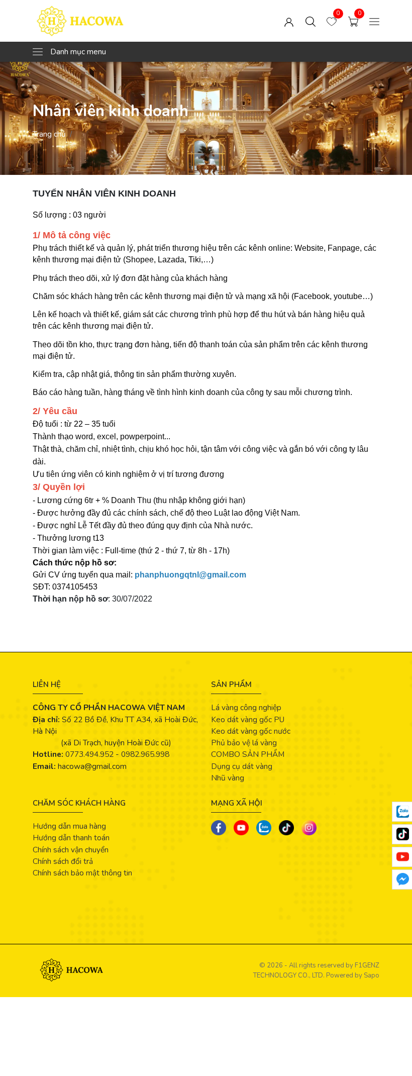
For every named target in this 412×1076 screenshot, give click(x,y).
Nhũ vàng (227, 777)
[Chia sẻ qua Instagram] (309, 827)
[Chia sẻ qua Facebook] (218, 827)
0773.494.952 (89, 754)
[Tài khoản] (289, 21)
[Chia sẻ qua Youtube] (241, 827)
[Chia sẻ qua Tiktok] (286, 827)
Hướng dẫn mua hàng (69, 826)
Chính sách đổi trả (63, 861)
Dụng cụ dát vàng (241, 766)
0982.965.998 (145, 754)
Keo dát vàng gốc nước (250, 731)
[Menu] (374, 21)
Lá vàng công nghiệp (246, 707)
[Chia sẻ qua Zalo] (263, 827)
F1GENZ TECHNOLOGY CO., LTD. (316, 970)
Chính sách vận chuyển (71, 849)
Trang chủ (49, 134)
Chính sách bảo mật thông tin (82, 872)
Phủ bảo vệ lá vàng (244, 742)
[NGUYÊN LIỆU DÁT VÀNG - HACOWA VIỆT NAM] (102, 21)
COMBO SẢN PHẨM (247, 754)
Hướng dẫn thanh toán (71, 837)
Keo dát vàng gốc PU (247, 719)
